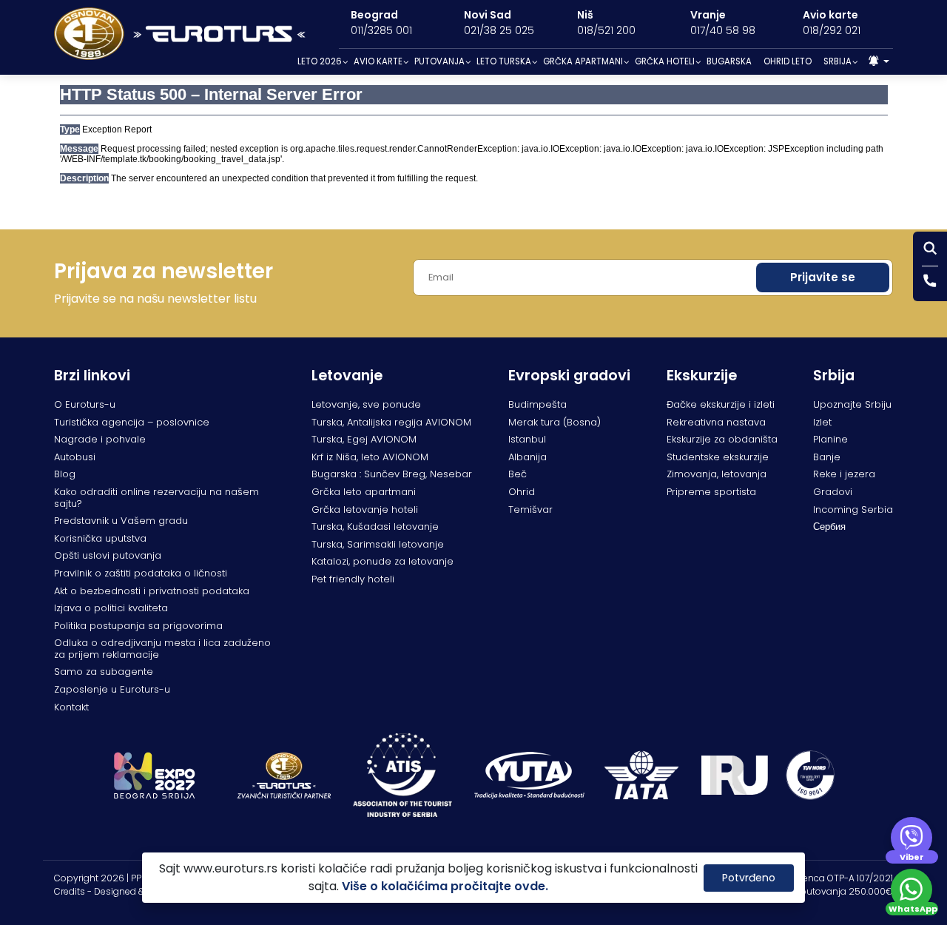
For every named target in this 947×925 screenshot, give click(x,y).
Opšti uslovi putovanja (107, 555)
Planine (830, 439)
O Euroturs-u (84, 404)
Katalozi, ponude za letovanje (382, 561)
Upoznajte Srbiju (852, 404)
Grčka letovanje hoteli (364, 509)
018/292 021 (831, 30)
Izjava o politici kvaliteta (111, 608)
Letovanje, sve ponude (366, 404)
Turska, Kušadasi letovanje (375, 526)
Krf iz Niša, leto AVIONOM (369, 457)
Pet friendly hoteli (352, 579)
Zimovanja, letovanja (716, 474)
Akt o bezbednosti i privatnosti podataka (151, 591)
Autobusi (74, 457)
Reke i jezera (844, 474)
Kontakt (71, 707)
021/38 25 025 (499, 30)
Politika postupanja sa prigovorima (138, 626)
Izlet (822, 422)
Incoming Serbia (853, 509)
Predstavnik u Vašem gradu (121, 521)
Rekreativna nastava (716, 422)
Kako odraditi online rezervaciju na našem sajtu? (156, 498)
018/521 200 (606, 30)
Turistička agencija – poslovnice (131, 422)
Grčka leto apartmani (363, 492)
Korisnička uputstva (100, 538)
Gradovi (832, 492)
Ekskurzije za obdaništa (722, 439)
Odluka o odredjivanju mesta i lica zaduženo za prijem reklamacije (162, 649)
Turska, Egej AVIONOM (364, 439)
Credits (69, 891)
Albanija (527, 457)
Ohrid (521, 492)
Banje (826, 457)
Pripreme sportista (711, 492)
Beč (517, 474)
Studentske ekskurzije (718, 457)
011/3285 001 (381, 30)
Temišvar (530, 509)
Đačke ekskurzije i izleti (721, 404)
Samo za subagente (103, 672)
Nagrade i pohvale (100, 439)
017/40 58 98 (722, 30)
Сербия (829, 526)
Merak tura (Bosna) (554, 422)
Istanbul (527, 439)
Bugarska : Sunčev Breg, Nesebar (391, 474)
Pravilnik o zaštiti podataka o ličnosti (140, 573)
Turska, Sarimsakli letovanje (377, 544)
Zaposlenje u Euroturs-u (112, 689)
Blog (64, 474)
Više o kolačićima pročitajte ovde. (445, 886)
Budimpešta (537, 404)
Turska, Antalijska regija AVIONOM (391, 422)
